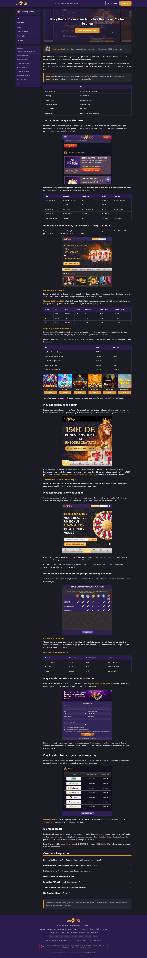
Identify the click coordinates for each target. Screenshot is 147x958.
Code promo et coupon (24, 63)
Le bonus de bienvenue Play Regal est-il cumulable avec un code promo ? (72, 860)
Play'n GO (71, 940)
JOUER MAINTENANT (87, 30)
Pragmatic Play (55, 940)
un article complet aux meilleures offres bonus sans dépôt (75, 475)
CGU (67, 932)
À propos (42, 929)
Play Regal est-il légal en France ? (56, 893)
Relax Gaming (97, 940)
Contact (104, 929)
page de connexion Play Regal (99, 684)
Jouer (50, 392)
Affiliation (74, 932)
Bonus (57, 3)
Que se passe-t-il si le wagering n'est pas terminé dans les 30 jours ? (70, 865)
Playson (84, 940)
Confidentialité (53, 932)
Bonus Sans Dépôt (75, 925)
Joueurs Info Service (68, 844)
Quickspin (78, 940)
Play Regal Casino (90, 952)
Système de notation (80, 929)
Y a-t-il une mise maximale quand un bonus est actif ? (64, 887)
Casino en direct (22, 32)
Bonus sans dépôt (22, 60)
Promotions (20, 23)
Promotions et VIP (22, 67)
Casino (19, 27)
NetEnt (48, 940)
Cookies (62, 932)
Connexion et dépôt (23, 71)
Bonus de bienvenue (23, 56)
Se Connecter (112, 3)
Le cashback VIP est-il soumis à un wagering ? (61, 882)
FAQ (18, 83)
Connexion (74, 3)
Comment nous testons (64, 929)
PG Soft (90, 940)
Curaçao (83, 76)
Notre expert (51, 929)
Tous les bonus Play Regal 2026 (26, 52)
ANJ (119, 76)
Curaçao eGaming (85, 947)
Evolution (64, 940)
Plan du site (94, 932)
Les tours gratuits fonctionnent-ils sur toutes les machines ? (67, 871)
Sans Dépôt (65, 3)
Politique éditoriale (95, 929)
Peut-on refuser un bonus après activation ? (60, 876)
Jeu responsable (21, 79)
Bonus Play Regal (62, 925)
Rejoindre (126, 3)
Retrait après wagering (23, 75)
